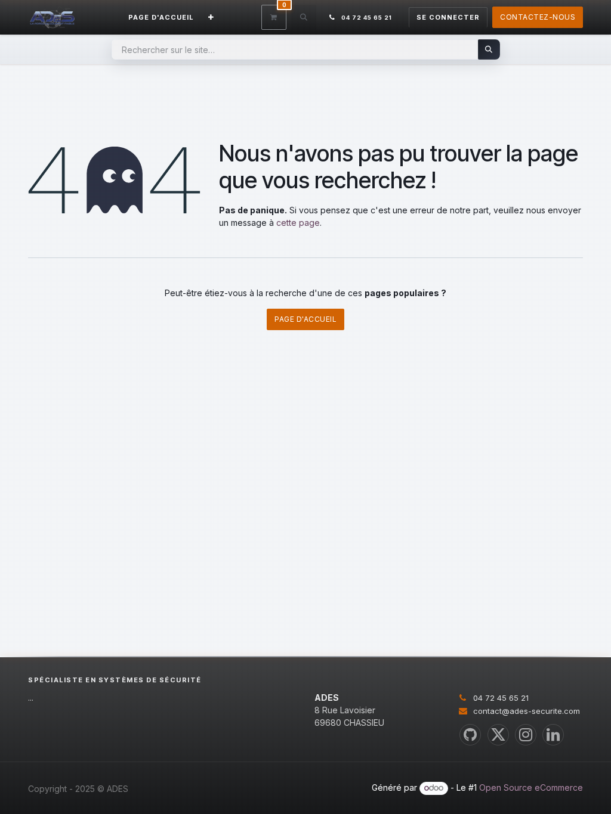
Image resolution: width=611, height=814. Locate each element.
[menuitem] (161, 17)
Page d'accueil (305, 319)
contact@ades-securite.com (526, 711)
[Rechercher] (489, 49)
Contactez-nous (537, 17)
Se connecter (448, 17)
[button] (303, 17)
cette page (298, 223)
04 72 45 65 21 (501, 698)
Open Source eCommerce (531, 787)
